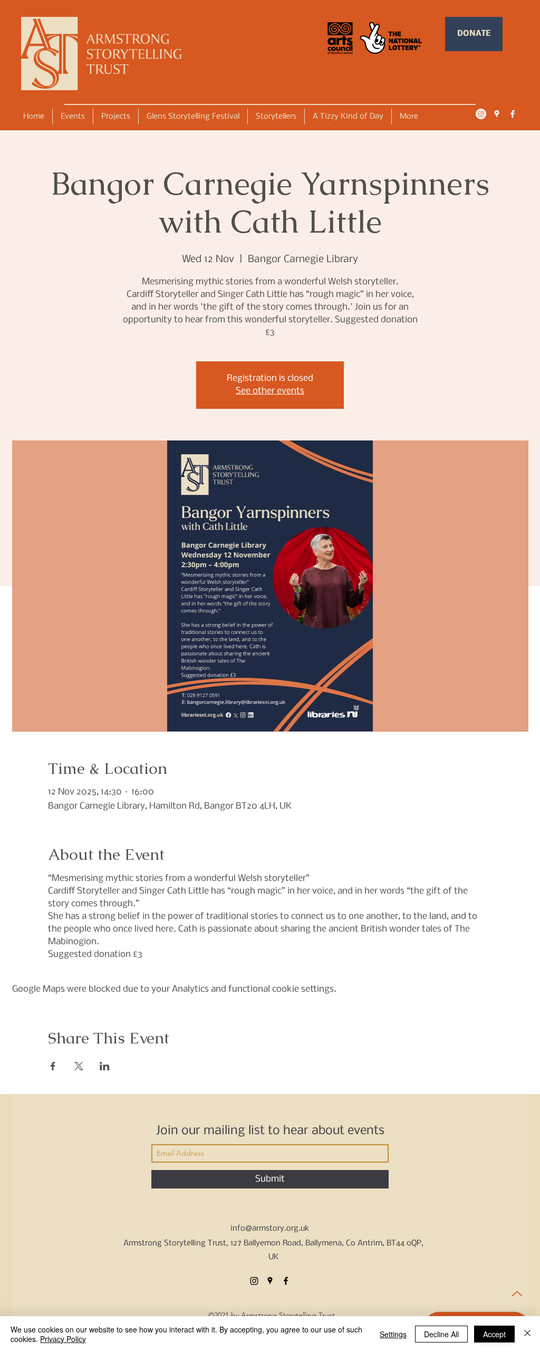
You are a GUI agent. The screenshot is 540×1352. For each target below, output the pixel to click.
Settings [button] (393, 1334)
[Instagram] (481, 114)
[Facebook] (512, 114)
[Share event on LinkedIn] (105, 1066)
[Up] (517, 1293)
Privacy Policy (63, 1339)
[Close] (527, 1334)
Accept (494, 1334)
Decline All (441, 1334)
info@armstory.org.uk (269, 1228)
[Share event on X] (79, 1066)
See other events (270, 391)
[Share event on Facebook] (53, 1066)
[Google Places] (496, 114)
